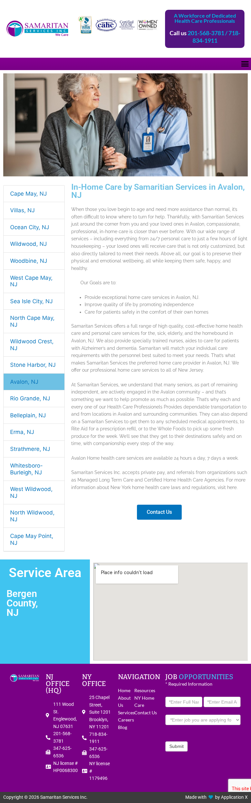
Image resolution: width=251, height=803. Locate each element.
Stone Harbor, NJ (33, 365)
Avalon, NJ (24, 382)
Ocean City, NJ (29, 227)
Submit (176, 746)
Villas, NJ (22, 210)
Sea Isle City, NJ (31, 301)
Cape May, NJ (28, 193)
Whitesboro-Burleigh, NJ (26, 469)
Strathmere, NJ (30, 449)
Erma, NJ (22, 432)
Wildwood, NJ (28, 244)
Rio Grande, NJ (30, 398)
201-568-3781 (206, 33)
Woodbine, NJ (28, 261)
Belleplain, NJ (28, 415)
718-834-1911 (216, 36)
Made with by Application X (216, 797)
